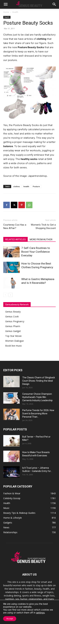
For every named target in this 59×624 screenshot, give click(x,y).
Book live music (13, 345)
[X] (14, 205)
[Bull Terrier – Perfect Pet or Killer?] (11, 440)
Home (6, 12)
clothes (16, 186)
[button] (5, 4)
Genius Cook (12, 316)
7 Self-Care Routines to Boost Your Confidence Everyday (35, 251)
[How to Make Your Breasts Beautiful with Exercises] (11, 456)
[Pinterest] (21, 205)
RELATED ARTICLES (15, 239)
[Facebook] (6, 205)
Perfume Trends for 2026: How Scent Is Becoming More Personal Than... (38, 413)
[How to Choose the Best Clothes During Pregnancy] (11, 267)
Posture (36, 186)
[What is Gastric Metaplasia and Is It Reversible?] (11, 282)
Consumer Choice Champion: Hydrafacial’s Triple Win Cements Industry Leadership (37, 397)
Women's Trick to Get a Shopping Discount (43, 226)
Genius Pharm (12, 326)
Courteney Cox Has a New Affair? (14, 226)
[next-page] (11, 295)
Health (15, 12)
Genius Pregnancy (14, 321)
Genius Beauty (13, 311)
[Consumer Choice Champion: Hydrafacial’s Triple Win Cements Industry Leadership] (11, 398)
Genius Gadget (13, 331)
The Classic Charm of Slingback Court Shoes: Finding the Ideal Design (38, 380)
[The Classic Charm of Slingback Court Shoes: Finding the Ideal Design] (11, 381)
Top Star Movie (13, 335)
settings (40, 612)
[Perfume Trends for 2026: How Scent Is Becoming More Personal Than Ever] (11, 414)
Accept (9, 618)
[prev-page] (5, 295)
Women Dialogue (14, 340)
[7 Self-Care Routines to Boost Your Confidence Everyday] (11, 251)
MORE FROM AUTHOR (41, 239)
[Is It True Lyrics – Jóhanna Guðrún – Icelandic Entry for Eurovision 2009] (11, 472)
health (26, 186)
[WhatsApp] (29, 205)
